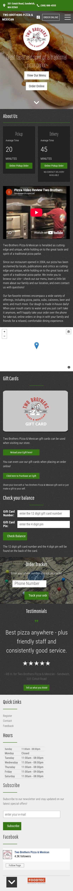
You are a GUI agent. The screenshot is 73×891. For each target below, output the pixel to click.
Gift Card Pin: (9, 524)
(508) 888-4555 (48, 5)
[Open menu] (67, 17)
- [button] (4, 336)
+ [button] (4, 331)
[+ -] (36, 349)
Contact (7, 720)
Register (7, 716)
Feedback (8, 726)
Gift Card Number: (9, 513)
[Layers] (68, 331)
